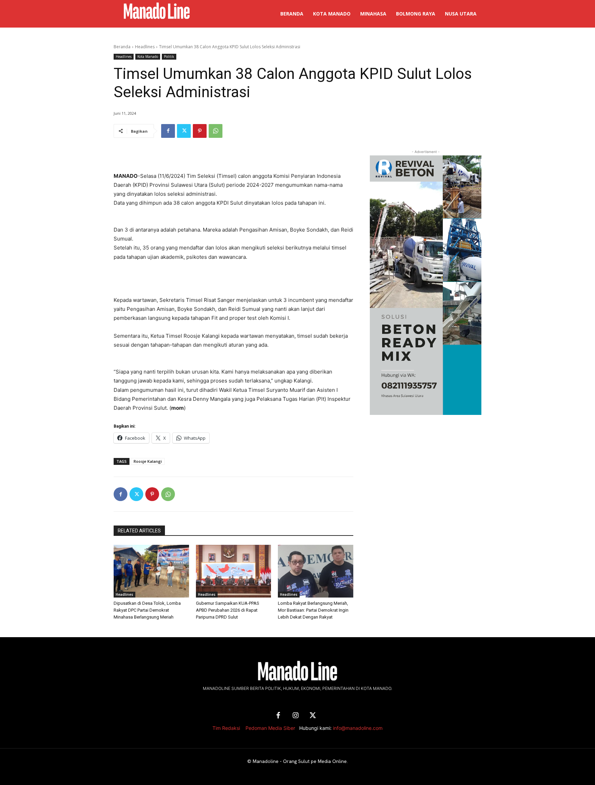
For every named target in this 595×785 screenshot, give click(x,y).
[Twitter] (184, 131)
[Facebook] (168, 131)
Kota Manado (147, 56)
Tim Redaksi (226, 728)
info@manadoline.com (358, 728)
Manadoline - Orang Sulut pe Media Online (300, 761)
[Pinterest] (200, 131)
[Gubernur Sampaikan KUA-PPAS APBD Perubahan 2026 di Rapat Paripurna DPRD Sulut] (233, 571)
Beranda (122, 47)
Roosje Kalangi (148, 461)
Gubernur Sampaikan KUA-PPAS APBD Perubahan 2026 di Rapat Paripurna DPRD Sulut (227, 610)
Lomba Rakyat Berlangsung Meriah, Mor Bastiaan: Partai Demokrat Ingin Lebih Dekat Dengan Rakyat (313, 610)
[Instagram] (295, 716)
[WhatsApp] (215, 131)
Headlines (145, 47)
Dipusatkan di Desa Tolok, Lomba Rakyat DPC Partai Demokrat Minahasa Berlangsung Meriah (147, 610)
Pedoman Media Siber (270, 728)
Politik (169, 56)
